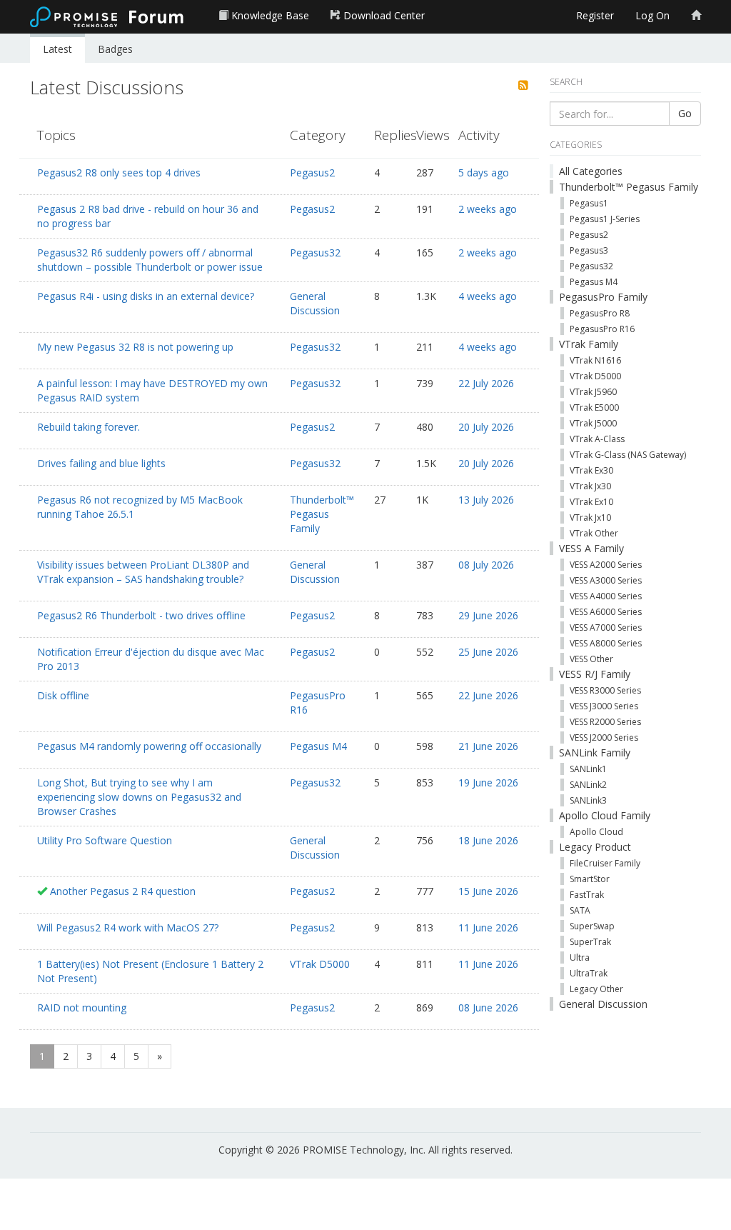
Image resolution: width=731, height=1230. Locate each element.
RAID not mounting (81, 1007)
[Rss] (523, 85)
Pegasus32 (315, 252)
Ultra (580, 957)
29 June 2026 (488, 615)
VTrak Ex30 (591, 470)
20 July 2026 (486, 427)
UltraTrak (589, 973)
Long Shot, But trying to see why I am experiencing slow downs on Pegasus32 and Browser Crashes (139, 797)
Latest (57, 49)
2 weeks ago (487, 209)
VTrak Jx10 (590, 517)
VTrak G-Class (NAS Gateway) (628, 455)
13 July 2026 (486, 499)
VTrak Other (594, 533)
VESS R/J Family (594, 674)
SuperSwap (592, 926)
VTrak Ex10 (591, 502)
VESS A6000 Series (606, 612)
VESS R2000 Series (605, 722)
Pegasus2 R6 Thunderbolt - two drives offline (141, 615)
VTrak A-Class (597, 439)
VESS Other (591, 659)
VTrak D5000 (320, 964)
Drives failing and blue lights (101, 463)
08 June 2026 (488, 1007)
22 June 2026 (488, 695)
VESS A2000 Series (606, 565)
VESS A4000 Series (606, 596)
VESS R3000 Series (605, 690)
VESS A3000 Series (606, 580)
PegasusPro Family (603, 297)
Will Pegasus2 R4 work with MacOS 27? (127, 927)
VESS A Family (591, 548)
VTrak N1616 (595, 360)
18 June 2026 (488, 840)
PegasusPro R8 (600, 313)
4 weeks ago (487, 296)
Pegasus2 (312, 172)
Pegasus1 (589, 203)
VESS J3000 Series (604, 706)
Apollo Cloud (596, 832)
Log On (652, 15)
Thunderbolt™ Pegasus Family (322, 514)
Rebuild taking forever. (88, 427)
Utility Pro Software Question (104, 840)
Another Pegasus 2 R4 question (123, 891)
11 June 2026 (488, 927)
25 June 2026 (488, 652)
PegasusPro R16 (602, 329)
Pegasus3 (589, 250)
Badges (115, 49)
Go (685, 113)
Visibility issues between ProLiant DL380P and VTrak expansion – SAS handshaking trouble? (143, 572)
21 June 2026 (488, 746)
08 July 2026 (486, 564)
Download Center (383, 15)
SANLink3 (588, 800)
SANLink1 (588, 769)
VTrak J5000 (593, 423)
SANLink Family (594, 752)
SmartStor (590, 879)
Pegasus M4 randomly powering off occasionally (149, 746)
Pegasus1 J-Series (605, 219)
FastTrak (587, 895)
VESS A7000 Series (606, 627)
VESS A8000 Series (606, 643)
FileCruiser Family (605, 863)
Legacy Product (595, 847)
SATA (580, 910)
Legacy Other (596, 989)
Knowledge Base (268, 15)
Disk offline (63, 695)
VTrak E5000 (594, 407)
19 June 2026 (488, 782)
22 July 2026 (486, 383)
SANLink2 (588, 785)
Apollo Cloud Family (604, 815)
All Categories (590, 171)
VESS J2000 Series (604, 737)
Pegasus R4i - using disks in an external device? (145, 296)
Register (595, 15)
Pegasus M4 (318, 746)
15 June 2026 (488, 891)
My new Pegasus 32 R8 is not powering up (135, 347)
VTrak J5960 (593, 392)
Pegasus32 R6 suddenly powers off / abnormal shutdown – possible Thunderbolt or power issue (150, 260)
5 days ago (483, 172)
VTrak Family (588, 344)
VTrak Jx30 (590, 486)
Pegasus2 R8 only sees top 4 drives (119, 172)
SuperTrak (590, 942)
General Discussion (315, 303)
